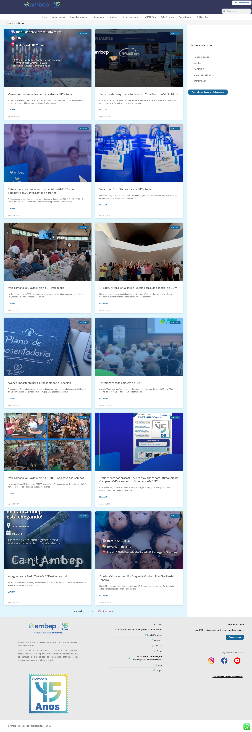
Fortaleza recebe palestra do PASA (121, 382)
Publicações (202, 17)
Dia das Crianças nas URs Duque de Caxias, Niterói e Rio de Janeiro (136, 577)
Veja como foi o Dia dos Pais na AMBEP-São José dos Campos (46, 478)
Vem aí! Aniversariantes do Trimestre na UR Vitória (40, 94)
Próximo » (108, 611)
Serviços (98, 17)
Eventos (197, 63)
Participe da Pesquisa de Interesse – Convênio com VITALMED (138, 94)
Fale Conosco (167, 17)
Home (44, 17)
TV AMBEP (199, 69)
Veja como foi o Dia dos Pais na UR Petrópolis (36, 287)
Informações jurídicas (204, 75)
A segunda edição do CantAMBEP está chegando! (38, 576)
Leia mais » (12, 110)
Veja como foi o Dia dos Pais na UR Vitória (125, 189)
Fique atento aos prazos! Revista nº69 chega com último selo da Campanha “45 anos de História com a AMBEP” (138, 479)
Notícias (113, 17)
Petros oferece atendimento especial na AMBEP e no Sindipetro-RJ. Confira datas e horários (41, 190)
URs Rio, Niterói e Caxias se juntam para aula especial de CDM (138, 287)
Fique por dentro (201, 57)
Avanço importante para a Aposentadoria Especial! (39, 382)
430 (99, 611)
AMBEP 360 (150, 17)
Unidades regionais (79, 17)
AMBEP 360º (200, 81)
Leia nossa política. (227, 676)
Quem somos (58, 17)
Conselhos (184, 17)
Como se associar (130, 17)
